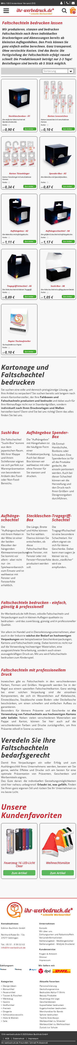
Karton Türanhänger (19, 173)
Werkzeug (8, 998)
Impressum (44, 960)
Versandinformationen (50, 937)
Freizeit (7, 1008)
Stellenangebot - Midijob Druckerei (57, 943)
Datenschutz (18, 1038)
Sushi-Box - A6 (58, 285)
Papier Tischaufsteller (19, 341)
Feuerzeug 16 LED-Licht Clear (19, 864)
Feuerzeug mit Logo (49, 998)
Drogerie (7, 1011)
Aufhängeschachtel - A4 (58, 230)
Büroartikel (8, 989)
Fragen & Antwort (48, 953)
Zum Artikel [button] (29, 129)
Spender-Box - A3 (57, 173)
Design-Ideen (9, 985)
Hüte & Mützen (10, 1017)
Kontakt (43, 928)
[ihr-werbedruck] (35, 11)
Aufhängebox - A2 (19, 230)
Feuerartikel (9, 992)
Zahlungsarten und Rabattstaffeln (56, 934)
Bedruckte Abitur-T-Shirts (52, 992)
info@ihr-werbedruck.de (13, 947)
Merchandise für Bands (51, 1011)
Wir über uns (45, 931)
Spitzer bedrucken (49, 1014)
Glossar (43, 956)
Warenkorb (74, 12)
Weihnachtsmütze (58, 863)
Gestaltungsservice (49, 989)
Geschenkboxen (48, 1001)
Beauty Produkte (48, 995)
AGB (7, 1038)
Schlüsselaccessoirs (13, 1014)
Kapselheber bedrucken (52, 1005)
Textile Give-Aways (49, 1017)
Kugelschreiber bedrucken (53, 1008)
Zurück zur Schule (49, 1027)
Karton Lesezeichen (58, 115)
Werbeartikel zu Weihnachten (55, 1024)
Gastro (6, 1001)
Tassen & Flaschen (12, 995)
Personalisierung (48, 985)
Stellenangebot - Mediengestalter (56, 940)
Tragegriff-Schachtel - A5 (19, 285)
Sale (5, 1020)
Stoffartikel (8, 1005)
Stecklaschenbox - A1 (19, 115)
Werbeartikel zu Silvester (52, 1020)
